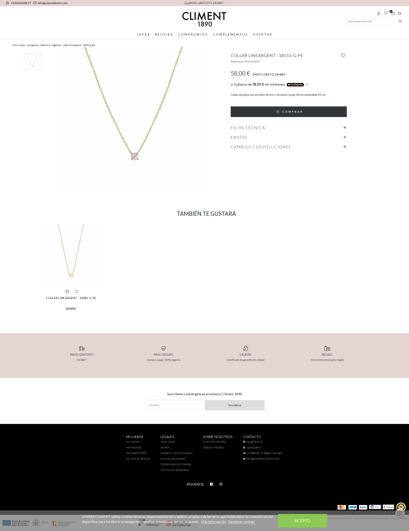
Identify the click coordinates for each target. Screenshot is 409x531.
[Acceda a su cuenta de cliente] (378, 13)
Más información (214, 522)
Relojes (164, 34)
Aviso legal (168, 442)
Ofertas (262, 34)
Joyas (143, 34)
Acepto (303, 520)
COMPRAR (292, 111)
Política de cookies (173, 459)
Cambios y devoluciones (176, 453)
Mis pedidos (133, 447)
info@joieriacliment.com (53, 3)
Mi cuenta (132, 442)
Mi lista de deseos (138, 459)
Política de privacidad (175, 470)
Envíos (165, 447)
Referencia (237, 61)
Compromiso (193, 34)
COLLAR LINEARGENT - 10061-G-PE (71, 298)
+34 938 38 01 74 (254, 442)
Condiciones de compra (176, 464)
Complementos (230, 34)
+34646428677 (21, 3)
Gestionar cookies (241, 522)
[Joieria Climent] (204, 19)
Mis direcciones (136, 453)
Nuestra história (214, 442)
